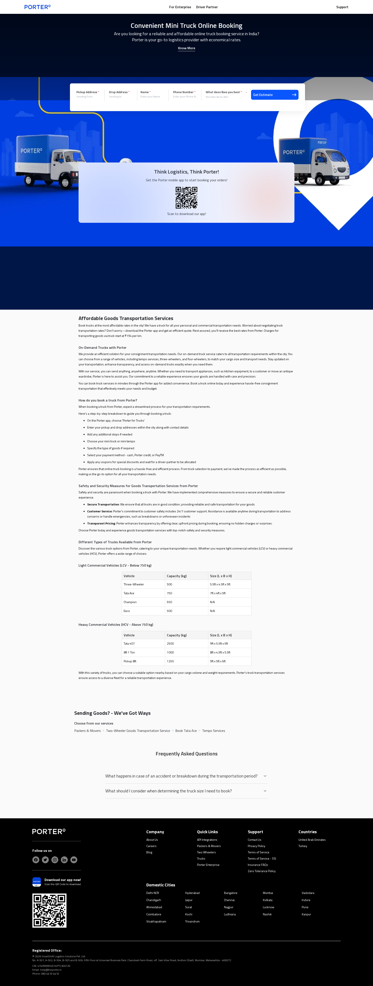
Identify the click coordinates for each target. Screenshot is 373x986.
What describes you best (224, 92)
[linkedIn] (64, 859)
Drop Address (119, 92)
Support (342, 7)
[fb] (35, 859)
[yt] (73, 859)
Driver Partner (207, 7)
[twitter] (45, 859)
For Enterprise (180, 7)
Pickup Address (87, 92)
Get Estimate (263, 94)
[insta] (54, 859)
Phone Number (184, 92)
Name (146, 92)
